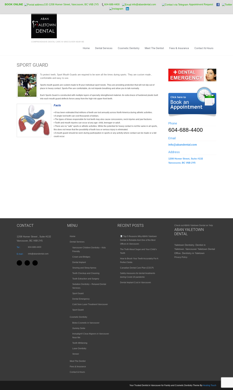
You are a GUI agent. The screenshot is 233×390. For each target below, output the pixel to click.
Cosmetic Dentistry (128, 48)
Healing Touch (209, 385)
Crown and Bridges (81, 257)
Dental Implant (79, 262)
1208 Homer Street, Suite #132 (186, 158)
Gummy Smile (78, 328)
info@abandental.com (182, 144)
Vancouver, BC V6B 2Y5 (181, 162)
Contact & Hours (203, 48)
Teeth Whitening (79, 343)
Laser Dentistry (79, 348)
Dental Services (103, 48)
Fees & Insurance (179, 48)
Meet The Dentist (154, 48)
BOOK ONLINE (14, 4)
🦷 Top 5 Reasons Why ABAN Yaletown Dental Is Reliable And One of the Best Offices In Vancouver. (138, 240)
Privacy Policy (180, 257)
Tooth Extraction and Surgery (85, 279)
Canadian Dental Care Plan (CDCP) (137, 268)
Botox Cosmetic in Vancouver (85, 323)
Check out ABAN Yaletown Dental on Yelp (193, 225)
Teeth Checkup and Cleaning (85, 273)
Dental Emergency (81, 299)
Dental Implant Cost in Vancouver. (135, 282)
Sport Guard (78, 293)
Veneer (75, 354)
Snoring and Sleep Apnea (84, 268)
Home (86, 48)
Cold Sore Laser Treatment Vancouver (90, 304)
